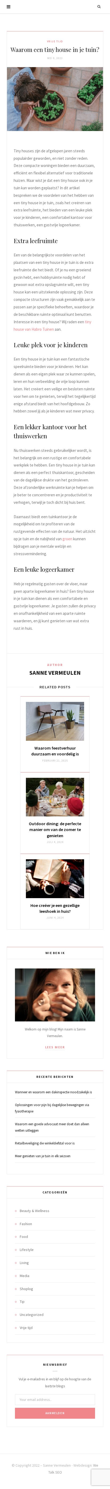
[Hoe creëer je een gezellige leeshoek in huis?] (55, 878)
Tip (22, 1301)
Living (24, 1262)
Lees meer (55, 1047)
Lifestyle (27, 1249)
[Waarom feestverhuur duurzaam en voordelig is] (55, 721)
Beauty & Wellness (34, 1210)
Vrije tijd (55, 41)
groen (67, 538)
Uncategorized (32, 1314)
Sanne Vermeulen (55, 672)
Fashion (26, 1223)
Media (24, 1275)
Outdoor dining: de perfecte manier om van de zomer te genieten (55, 829)
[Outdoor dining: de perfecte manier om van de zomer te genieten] (55, 797)
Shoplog (26, 1288)
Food (24, 1236)
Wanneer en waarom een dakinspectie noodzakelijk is (53, 1092)
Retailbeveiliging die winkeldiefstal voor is (44, 1143)
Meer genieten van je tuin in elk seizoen (42, 1156)
